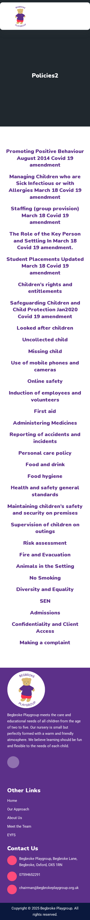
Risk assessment (45, 543)
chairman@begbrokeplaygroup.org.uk (49, 888)
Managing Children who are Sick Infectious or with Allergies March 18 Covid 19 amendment (45, 187)
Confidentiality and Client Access (45, 628)
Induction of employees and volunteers (45, 396)
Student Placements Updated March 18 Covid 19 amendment (45, 266)
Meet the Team (19, 826)
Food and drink (45, 464)
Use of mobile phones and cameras (45, 366)
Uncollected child (45, 339)
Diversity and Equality (45, 589)
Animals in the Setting (45, 566)
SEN (45, 601)
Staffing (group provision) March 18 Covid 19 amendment (45, 215)
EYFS (11, 835)
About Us (14, 818)
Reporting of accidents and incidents (45, 438)
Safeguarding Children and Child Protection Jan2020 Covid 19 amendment (45, 309)
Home (12, 800)
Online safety (45, 381)
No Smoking (45, 578)
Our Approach (18, 809)
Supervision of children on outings (45, 528)
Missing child (45, 351)
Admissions (45, 612)
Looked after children (45, 328)
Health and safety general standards (45, 491)
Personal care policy (45, 453)
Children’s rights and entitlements (45, 288)
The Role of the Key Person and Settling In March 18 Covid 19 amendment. (45, 240)
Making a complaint (45, 642)
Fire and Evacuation (45, 554)
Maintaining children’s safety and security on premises (45, 510)
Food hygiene (45, 476)
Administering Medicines (45, 423)
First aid (45, 411)
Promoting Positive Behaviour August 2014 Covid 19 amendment (45, 158)
